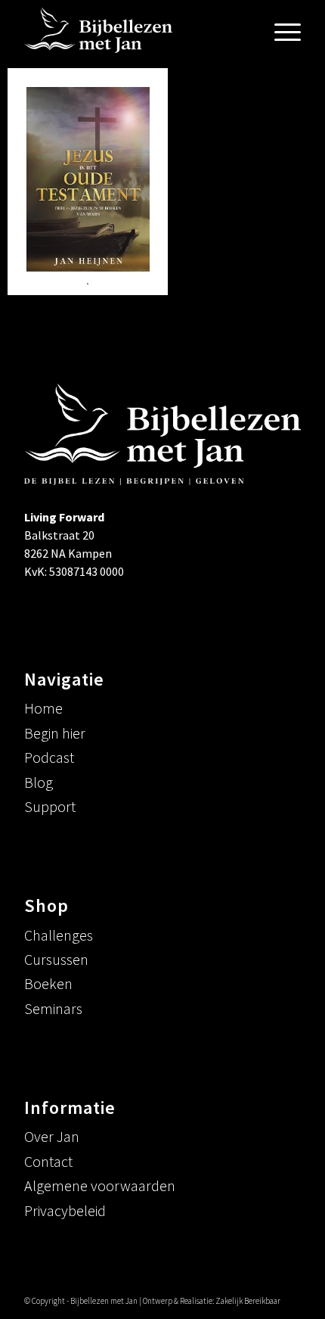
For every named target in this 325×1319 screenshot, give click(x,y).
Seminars (53, 1008)
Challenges (58, 934)
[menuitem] (280, 30)
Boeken (48, 983)
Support (50, 806)
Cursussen (56, 959)
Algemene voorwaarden (99, 1185)
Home (43, 707)
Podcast (49, 757)
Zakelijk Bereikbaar (247, 1301)
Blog (38, 782)
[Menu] (280, 30)
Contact (48, 1161)
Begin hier (54, 732)
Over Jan (51, 1136)
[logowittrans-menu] (134, 30)
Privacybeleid (65, 1210)
